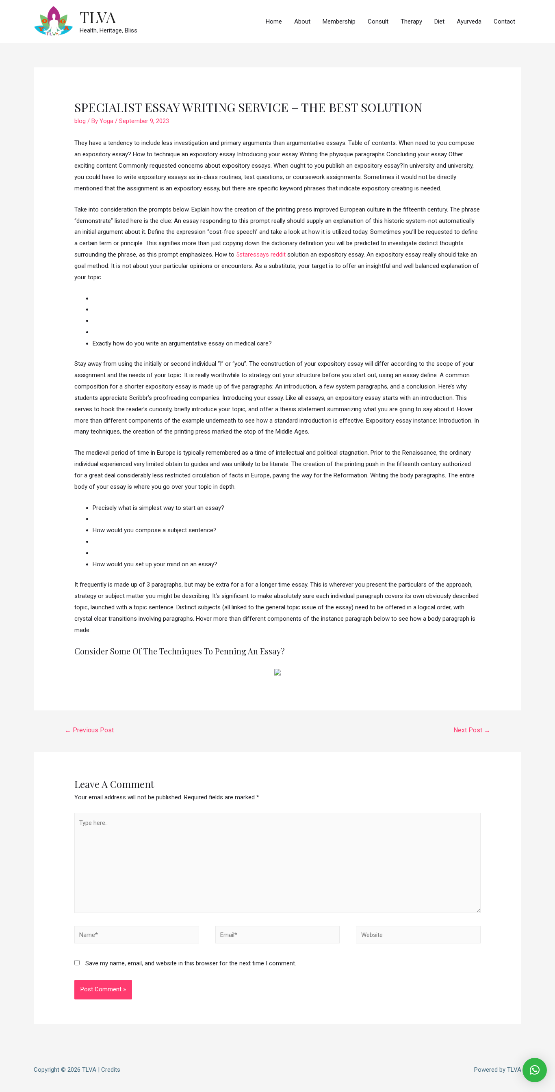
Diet (439, 21)
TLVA (98, 16)
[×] (534, 1070)
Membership (339, 21)
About (302, 21)
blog (80, 121)
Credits (110, 1069)
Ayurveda (469, 21)
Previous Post (89, 730)
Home (274, 21)
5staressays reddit (261, 254)
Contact (504, 21)
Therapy (411, 21)
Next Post (471, 730)
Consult (378, 21)
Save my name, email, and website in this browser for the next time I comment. (190, 963)
